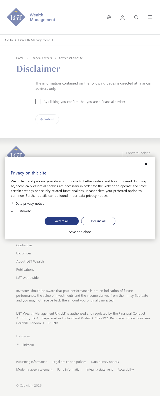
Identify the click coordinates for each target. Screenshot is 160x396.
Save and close (80, 232)
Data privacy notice (29, 203)
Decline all (98, 221)
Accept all (62, 221)
